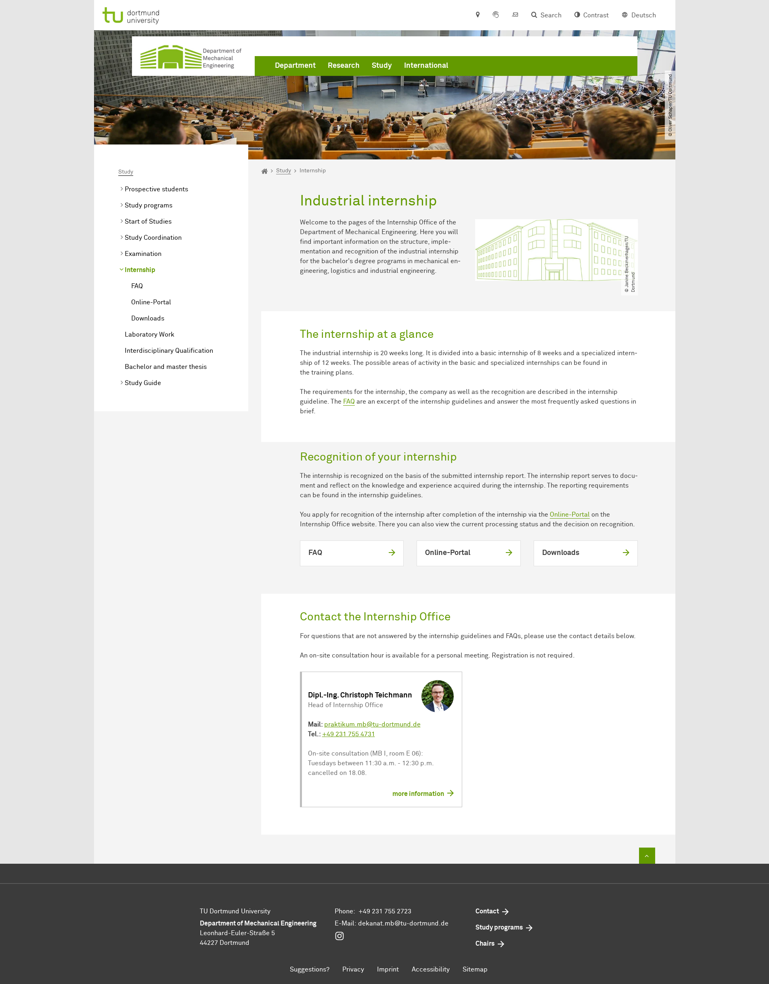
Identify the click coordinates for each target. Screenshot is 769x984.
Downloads (147, 318)
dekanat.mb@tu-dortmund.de (403, 923)
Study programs (148, 205)
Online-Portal (151, 302)
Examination (143, 254)
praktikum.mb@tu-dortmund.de (372, 724)
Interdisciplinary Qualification (169, 351)
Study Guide (143, 383)
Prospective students (156, 189)
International (426, 65)
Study (382, 65)
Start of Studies (148, 221)
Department (295, 65)
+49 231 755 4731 (348, 734)
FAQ (137, 286)
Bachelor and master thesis (166, 367)
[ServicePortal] (495, 15)
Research (344, 65)
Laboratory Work (149, 334)
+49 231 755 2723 (384, 911)
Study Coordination (153, 237)
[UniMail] (515, 15)
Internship (140, 270)
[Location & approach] (477, 15)
